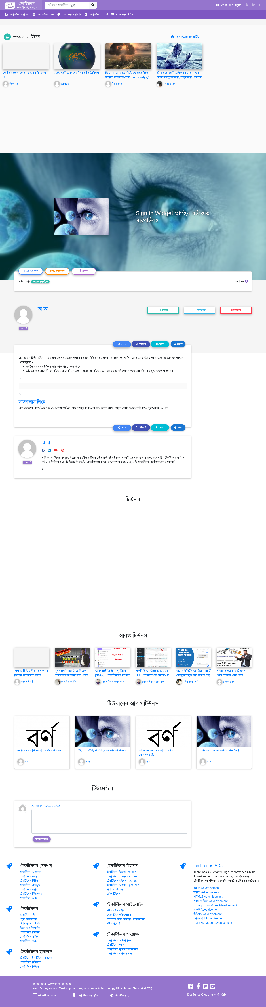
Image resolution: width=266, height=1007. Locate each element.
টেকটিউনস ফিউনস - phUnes (123, 885)
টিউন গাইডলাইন (115, 910)
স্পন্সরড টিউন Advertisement (210, 901)
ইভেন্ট (98, 14)
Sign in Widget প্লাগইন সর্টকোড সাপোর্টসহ (102, 750)
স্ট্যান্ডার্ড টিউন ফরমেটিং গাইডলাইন (126, 919)
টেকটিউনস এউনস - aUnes (122, 881)
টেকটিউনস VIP (115, 945)
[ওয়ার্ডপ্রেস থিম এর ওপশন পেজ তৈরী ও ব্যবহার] (224, 731)
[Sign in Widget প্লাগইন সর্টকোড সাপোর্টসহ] (102, 731)
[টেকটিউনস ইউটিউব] (212, 987)
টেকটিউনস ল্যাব (28, 889)
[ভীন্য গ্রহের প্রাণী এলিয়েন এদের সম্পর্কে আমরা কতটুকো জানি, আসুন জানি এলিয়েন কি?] (180, 56)
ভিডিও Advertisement (207, 892)
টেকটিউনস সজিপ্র (29, 937)
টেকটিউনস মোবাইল (87, 995)
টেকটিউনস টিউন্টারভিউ (119, 940)
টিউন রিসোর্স (113, 924)
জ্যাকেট (19, 14)
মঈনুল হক (13, 83)
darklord (65, 83)
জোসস (179, 344)
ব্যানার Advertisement (206, 888)
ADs (124, 14)
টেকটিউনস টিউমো (30, 966)
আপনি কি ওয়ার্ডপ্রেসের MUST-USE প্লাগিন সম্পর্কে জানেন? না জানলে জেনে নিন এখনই (152, 675)
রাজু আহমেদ (228, 681)
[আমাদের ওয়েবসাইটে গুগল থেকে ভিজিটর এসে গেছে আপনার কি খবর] (234, 657)
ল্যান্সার (71, 14)
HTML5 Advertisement (208, 897)
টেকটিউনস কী (27, 915)
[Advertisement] (133, 117)
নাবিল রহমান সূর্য (190, 681)
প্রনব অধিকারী (27, 681)
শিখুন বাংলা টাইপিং (30, 924)
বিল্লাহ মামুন (117, 83)
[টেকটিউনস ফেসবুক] (191, 987)
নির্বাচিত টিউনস (115, 889)
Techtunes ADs (208, 865)
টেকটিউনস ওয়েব (46, 995)
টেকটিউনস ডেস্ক (28, 876)
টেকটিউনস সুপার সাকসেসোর (122, 949)
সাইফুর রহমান (169, 83)
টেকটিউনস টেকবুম (30, 885)
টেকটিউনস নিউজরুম (31, 894)
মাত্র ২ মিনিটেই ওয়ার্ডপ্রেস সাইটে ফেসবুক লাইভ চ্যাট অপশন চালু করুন (193, 675)
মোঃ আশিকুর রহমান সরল (113, 681)
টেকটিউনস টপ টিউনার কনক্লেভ (36, 958)
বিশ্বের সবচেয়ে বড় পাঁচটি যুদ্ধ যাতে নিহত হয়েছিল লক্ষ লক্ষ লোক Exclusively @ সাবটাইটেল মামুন (127, 77)
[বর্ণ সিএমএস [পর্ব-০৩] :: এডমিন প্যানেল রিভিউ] (41, 731)
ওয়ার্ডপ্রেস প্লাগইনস (40, 281)
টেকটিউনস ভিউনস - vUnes (122, 876)
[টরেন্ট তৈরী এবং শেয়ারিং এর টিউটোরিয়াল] (77, 56)
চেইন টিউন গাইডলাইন (119, 915)
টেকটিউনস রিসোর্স (30, 932)
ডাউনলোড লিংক (32, 402)
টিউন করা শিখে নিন (30, 928)
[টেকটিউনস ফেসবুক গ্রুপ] (198, 987)
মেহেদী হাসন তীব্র (68, 681)
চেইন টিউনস (113, 894)
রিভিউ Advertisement (206, 910)
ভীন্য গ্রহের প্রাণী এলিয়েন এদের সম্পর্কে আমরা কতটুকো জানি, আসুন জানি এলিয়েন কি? (179, 77)
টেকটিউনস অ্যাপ (123, 995)
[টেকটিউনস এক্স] (205, 987)
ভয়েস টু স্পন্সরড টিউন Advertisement (215, 905)
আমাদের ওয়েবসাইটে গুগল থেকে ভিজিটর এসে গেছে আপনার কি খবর (231, 675)
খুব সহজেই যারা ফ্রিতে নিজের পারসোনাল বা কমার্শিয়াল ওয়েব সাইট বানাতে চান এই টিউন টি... (71, 675)
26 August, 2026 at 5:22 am (46, 806)
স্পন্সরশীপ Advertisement (209, 918)
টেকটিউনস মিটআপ (30, 962)
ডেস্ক (45, 14)
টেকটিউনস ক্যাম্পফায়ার (119, 953)
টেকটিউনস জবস (29, 898)
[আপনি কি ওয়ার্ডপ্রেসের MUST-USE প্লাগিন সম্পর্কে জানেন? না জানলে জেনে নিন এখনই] (153, 657)
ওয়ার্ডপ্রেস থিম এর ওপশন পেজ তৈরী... (220, 750)
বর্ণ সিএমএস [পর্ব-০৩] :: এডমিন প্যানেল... (40, 750)
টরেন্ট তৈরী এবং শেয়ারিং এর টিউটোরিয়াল (76, 73)
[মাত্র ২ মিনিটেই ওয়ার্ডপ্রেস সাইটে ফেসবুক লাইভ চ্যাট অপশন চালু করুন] (193, 657)
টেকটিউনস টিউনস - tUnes (121, 872)
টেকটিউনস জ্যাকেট (30, 872)
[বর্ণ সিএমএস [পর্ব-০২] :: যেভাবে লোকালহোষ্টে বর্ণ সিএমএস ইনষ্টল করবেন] (163, 731)
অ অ (43, 309)
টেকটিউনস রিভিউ (29, 881)
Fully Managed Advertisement (213, 923)
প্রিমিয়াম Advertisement (207, 914)
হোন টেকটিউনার (28, 919)
